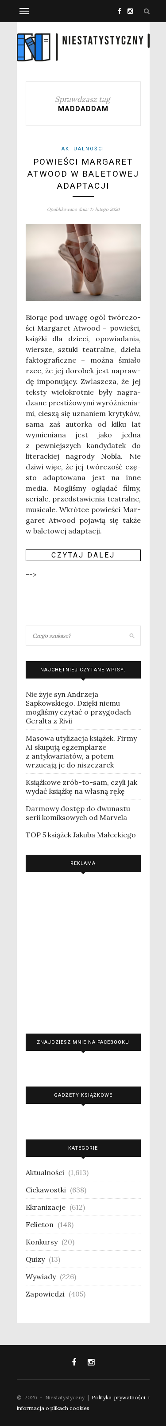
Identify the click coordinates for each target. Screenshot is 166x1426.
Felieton (40, 1224)
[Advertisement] (83, 950)
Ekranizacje (46, 1207)
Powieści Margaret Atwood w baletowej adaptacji (83, 173)
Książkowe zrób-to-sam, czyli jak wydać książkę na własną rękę (81, 787)
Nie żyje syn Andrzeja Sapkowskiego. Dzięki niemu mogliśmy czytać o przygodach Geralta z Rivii (78, 707)
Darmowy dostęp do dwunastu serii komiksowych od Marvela (78, 813)
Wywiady (41, 1276)
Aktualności (83, 149)
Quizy (35, 1259)
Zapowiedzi (45, 1293)
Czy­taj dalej (83, 555)
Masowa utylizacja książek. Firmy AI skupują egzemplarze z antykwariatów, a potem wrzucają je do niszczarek (81, 751)
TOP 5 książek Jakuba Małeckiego (81, 834)
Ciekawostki (46, 1189)
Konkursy (42, 1241)
